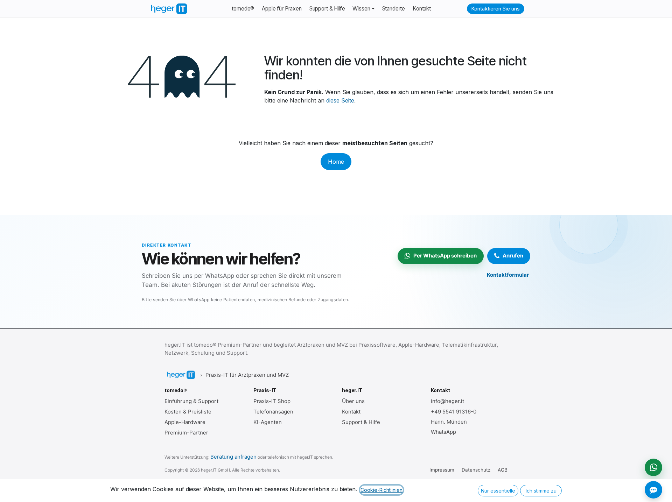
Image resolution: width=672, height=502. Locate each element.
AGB (502, 470)
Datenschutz (476, 470)
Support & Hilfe (361, 422)
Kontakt (351, 411)
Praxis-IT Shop (271, 401)
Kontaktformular (508, 274)
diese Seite (340, 100)
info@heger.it (447, 401)
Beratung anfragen (233, 456)
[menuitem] (243, 8)
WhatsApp (443, 432)
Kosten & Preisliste (187, 411)
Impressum (441, 470)
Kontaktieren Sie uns (495, 8)
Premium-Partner (186, 432)
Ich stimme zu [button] (541, 491)
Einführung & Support (191, 401)
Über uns (353, 401)
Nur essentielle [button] (498, 491)
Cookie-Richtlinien (381, 490)
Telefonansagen (273, 411)
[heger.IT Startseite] (180, 374)
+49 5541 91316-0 (453, 411)
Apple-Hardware (184, 422)
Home (336, 161)
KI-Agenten (267, 422)
